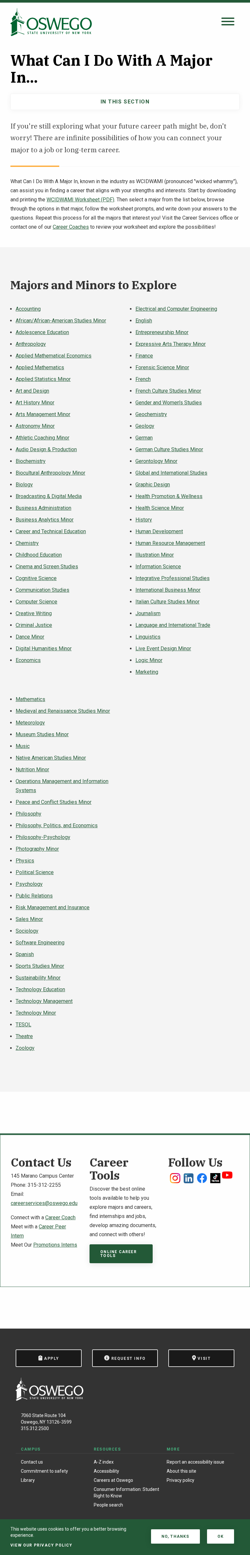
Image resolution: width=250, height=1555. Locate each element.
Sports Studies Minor (40, 966)
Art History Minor (35, 402)
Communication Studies (42, 590)
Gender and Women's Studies (168, 402)
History (143, 520)
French (143, 379)
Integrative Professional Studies (172, 578)
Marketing (146, 672)
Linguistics (147, 637)
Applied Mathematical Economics (53, 356)
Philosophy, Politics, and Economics (57, 825)
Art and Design (32, 391)
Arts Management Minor (43, 414)
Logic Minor (148, 660)
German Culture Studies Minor (169, 449)
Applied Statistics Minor (43, 379)
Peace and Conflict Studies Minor (53, 802)
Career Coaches (71, 227)
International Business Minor (168, 590)
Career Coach (60, 1217)
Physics (25, 861)
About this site (181, 1471)
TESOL (23, 1024)
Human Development (159, 531)
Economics (28, 660)
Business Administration (43, 508)
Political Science (35, 872)
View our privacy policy (41, 1545)
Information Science (158, 566)
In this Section (125, 102)
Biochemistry (31, 461)
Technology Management (44, 1001)
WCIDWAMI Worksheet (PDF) (80, 199)
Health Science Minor (159, 508)
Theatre (24, 1036)
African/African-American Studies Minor (61, 321)
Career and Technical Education (51, 531)
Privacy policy (180, 1480)
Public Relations (34, 896)
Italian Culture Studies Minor (167, 602)
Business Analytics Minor (45, 520)
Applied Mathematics (40, 367)
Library (28, 1480)
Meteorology (30, 723)
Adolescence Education (42, 332)
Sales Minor (29, 919)
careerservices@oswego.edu (44, 1203)
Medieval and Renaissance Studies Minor (63, 711)
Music (23, 746)
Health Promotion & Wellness (168, 496)
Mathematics (30, 699)
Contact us (32, 1462)
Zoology (25, 1048)
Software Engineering (40, 943)
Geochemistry (151, 414)
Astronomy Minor (35, 426)
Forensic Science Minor (162, 367)
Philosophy (28, 814)
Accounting (28, 309)
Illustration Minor (154, 555)
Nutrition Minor (32, 769)
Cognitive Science (36, 578)
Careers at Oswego (113, 1480)
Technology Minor (36, 1013)
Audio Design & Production (46, 449)
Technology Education (40, 989)
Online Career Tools (118, 1254)
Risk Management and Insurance (53, 907)
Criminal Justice (34, 625)
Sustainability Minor (38, 978)
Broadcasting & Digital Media (49, 496)
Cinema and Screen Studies (47, 566)
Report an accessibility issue (195, 1462)
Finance (144, 356)
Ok (220, 1536)
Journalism (147, 613)
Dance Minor (30, 637)
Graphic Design (152, 484)
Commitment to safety (44, 1471)
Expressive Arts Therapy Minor (170, 344)
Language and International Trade (172, 625)
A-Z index (104, 1462)
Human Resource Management (170, 543)
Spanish (25, 954)
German (144, 438)
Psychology (29, 884)
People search (108, 1505)
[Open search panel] (228, 22)
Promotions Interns (55, 1245)
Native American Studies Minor (51, 758)
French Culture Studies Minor (168, 391)
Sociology (27, 931)
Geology (144, 426)
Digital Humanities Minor (44, 648)
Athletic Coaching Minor (42, 438)
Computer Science (36, 602)
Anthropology (31, 344)
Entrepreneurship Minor (161, 332)
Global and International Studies (171, 473)
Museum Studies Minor (42, 734)
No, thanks (175, 1536)
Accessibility (106, 1471)
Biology (24, 484)
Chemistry (27, 543)
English (143, 321)
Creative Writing (34, 613)
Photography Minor (37, 849)
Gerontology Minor (156, 461)
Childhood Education (39, 555)
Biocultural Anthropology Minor (50, 473)
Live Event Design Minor (163, 648)
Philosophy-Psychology (43, 837)
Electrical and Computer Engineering (176, 309)
